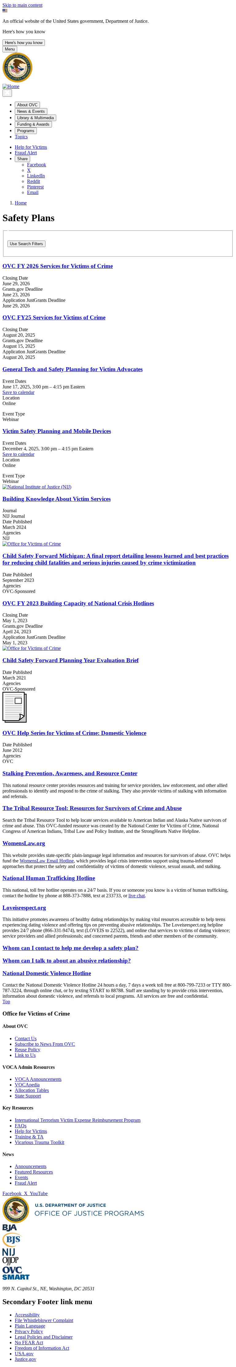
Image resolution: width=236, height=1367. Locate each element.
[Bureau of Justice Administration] (9, 1229)
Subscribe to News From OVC (45, 1044)
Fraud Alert (26, 152)
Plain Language (30, 1325)
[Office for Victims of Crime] (12, 1271)
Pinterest (35, 186)
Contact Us (26, 1038)
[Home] (10, 86)
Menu (10, 49)
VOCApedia (27, 1084)
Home (21, 202)
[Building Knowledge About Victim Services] (118, 487)
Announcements (30, 1166)
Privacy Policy (29, 1331)
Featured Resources (34, 1171)
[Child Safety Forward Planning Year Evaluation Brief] (118, 648)
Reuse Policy (27, 1049)
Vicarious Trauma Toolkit (39, 1142)
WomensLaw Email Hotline (47, 860)
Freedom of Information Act (42, 1348)
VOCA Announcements (38, 1079)
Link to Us (25, 1055)
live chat (136, 895)
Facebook (36, 164)
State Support (28, 1095)
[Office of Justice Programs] (17, 80)
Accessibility (27, 1314)
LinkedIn (36, 175)
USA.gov (24, 1353)
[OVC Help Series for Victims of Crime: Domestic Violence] (14, 721)
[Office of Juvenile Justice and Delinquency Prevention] (10, 1263)
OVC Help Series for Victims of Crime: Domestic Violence (74, 733)
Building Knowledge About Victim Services (56, 499)
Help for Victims (31, 147)
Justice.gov (25, 1359)
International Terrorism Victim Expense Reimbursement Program (77, 1120)
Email (32, 192)
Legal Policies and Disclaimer (44, 1337)
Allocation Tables (32, 1090)
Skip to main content (22, 5)
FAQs (20, 1125)
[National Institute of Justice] (8, 1254)
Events (21, 1177)
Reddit (33, 181)
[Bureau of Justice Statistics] (12, 1245)
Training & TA (29, 1136)
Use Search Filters (26, 243)
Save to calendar (18, 392)
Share (22, 158)
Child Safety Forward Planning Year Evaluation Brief (70, 660)
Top (6, 1001)
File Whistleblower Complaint (44, 1320)
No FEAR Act (29, 1342)
